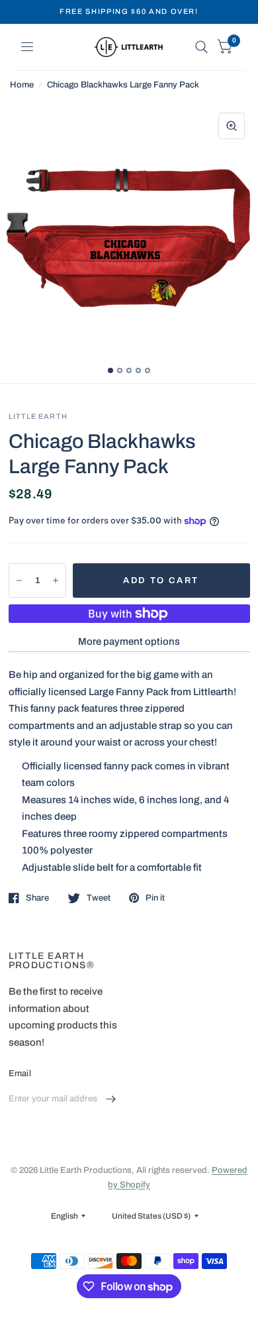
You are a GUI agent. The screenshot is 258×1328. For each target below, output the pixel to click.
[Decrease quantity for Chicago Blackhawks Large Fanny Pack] (19, 580)
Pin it (155, 898)
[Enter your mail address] (111, 1099)
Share (37, 898)
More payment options (129, 641)
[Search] (201, 47)
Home (22, 84)
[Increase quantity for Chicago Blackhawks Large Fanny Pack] (55, 580)
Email (20, 1073)
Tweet (98, 898)
